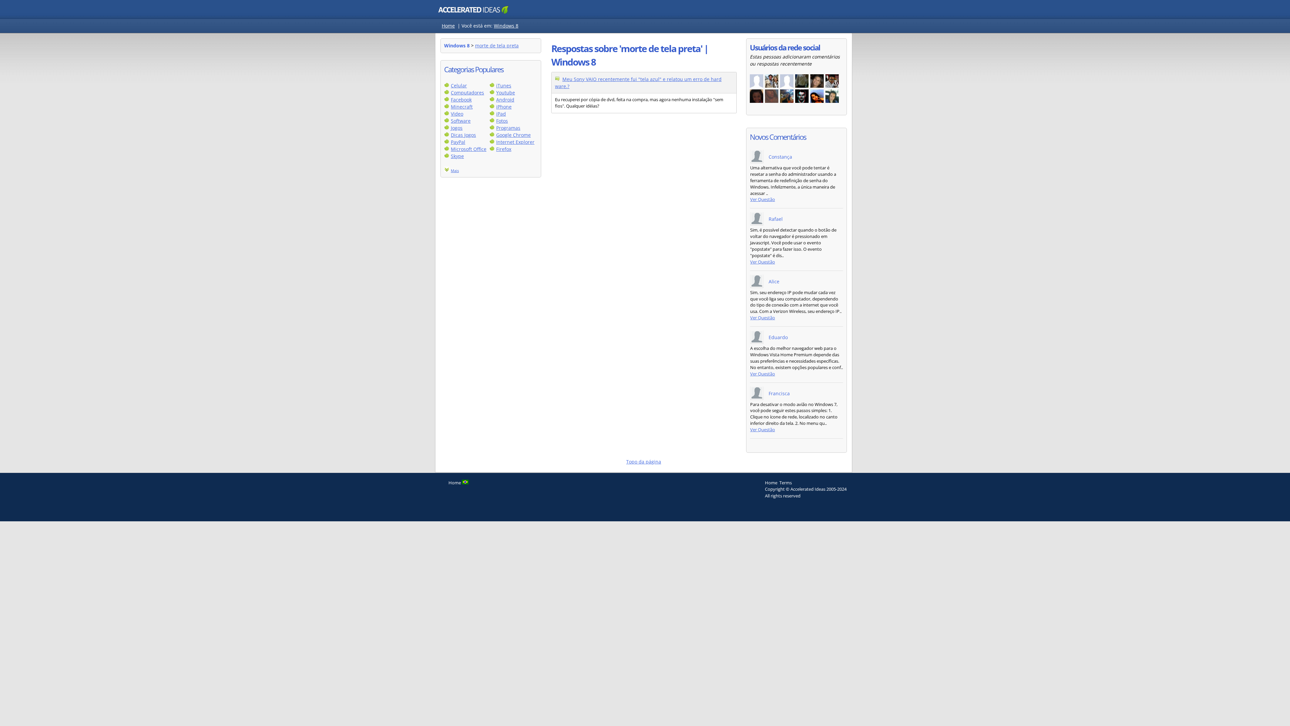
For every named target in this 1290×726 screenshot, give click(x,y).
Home (448, 26)
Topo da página (643, 461)
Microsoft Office (468, 149)
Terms (785, 483)
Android (505, 99)
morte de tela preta (497, 45)
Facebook (461, 99)
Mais (455, 170)
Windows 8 (506, 26)
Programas (508, 128)
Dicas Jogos (463, 135)
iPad (501, 114)
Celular (459, 85)
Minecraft (462, 107)
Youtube (505, 92)
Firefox (503, 149)
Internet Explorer (515, 142)
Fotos (502, 121)
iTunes (503, 85)
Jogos (457, 128)
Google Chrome (513, 135)
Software (461, 121)
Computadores (467, 92)
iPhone (504, 107)
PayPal (458, 142)
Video (457, 114)
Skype (457, 156)
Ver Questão (762, 199)
